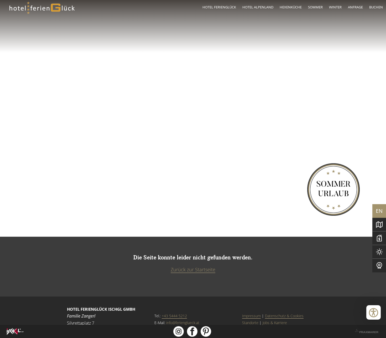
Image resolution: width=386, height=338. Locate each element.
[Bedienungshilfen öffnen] (373, 312)
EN (379, 210)
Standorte (250, 322)
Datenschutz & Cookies (284, 315)
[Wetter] (379, 252)
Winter (335, 7)
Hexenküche (291, 7)
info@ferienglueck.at (182, 322)
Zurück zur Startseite (193, 269)
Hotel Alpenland (257, 7)
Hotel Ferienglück (219, 7)
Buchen (376, 7)
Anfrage (355, 7)
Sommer (315, 7)
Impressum (251, 315)
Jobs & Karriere (275, 322)
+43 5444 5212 (174, 315)
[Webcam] (379, 265)
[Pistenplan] (379, 224)
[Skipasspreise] (379, 238)
